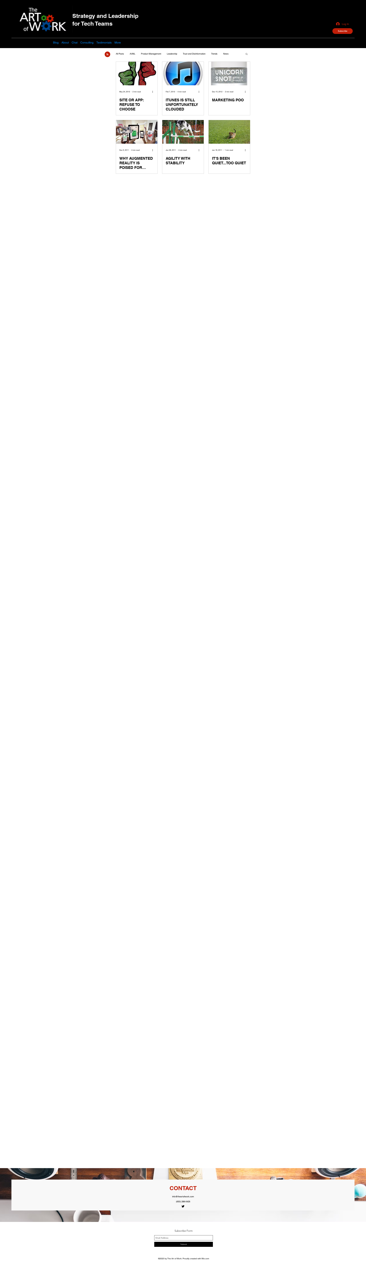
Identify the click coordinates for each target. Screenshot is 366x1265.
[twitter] (183, 1206)
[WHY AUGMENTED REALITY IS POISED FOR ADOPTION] (136, 132)
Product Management (151, 54)
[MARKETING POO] (229, 73)
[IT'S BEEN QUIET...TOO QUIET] (229, 132)
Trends (214, 54)
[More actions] (153, 91)
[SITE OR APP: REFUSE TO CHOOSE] (136, 73)
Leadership (172, 54)
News (226, 54)
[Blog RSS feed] (107, 54)
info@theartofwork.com (183, 1196)
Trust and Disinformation (194, 54)
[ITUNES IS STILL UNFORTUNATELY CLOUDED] (183, 73)
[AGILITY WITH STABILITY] (183, 132)
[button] (342, 31)
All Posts (120, 54)
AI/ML (132, 54)
